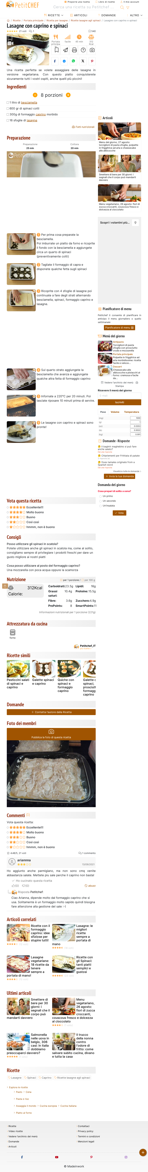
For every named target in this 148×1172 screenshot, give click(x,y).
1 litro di (23, 102)
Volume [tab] (115, 411)
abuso (92, 885)
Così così (32, 522)
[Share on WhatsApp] (73, 61)
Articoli (80, 15)
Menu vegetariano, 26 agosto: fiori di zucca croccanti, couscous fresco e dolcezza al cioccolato (73, 1010)
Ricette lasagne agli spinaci (73, 1077)
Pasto (19, 1091)
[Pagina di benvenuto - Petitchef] (8, 20)
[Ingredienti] (5, 586)
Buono (30, 517)
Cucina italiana (68, 1105)
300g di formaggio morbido (34, 114)
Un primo (108, 496)
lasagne (32, 120)
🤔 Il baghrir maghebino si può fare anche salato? (117, 447)
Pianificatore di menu (118, 327)
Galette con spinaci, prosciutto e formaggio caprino (92, 687)
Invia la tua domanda (121, 476)
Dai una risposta (105, 452)
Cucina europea (48, 1105)
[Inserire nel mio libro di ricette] (55, 50)
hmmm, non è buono (40, 527)
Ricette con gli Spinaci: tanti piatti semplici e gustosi (84, 964)
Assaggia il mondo (26, 1105)
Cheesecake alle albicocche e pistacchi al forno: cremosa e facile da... (126, 374)
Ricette (53, 15)
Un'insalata (109, 505)
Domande (108, 15)
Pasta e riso (22, 1098)
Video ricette (16, 1131)
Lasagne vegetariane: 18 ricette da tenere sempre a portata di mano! (28, 966)
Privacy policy (85, 1131)
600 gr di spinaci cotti (24, 108)
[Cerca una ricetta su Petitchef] (122, 7)
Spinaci (31, 1077)
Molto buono (35, 512)
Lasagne (16, 1077)
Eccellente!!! (34, 507)
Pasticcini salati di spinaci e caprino (18, 683)
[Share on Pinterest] (92, 61)
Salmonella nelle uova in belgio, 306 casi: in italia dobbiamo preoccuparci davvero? (28, 1044)
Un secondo (109, 500)
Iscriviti (119, 402)
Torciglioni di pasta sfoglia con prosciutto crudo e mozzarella (125, 348)
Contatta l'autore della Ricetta (53, 712)
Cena (28, 1091)
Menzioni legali (86, 1141)
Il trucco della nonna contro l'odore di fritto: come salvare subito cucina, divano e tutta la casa (73, 1045)
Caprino (46, 1077)
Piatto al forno (24, 1112)
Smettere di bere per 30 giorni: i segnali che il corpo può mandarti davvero (28, 1009)
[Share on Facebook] (55, 61)
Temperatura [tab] (131, 411)
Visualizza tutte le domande (126, 471)
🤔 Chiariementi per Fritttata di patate (119, 455)
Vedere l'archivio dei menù (118, 382)
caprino (41, 114)
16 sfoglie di (23, 120)
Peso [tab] (103, 411)
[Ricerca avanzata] (127, 8)
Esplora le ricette (18, 1087)
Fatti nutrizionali (84, 126)
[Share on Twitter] (82, 61)
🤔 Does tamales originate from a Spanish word (116, 463)
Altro (134, 15)
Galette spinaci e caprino (43, 681)
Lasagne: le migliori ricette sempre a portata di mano (72, 935)
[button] (10, 49)
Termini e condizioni (89, 1136)
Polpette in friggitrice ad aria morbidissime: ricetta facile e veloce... (127, 360)
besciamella (29, 102)
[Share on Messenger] (64, 61)
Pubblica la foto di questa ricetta (51, 737)
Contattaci (83, 1126)
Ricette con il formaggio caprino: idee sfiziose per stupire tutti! (40, 933)
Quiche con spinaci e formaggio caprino (66, 685)
